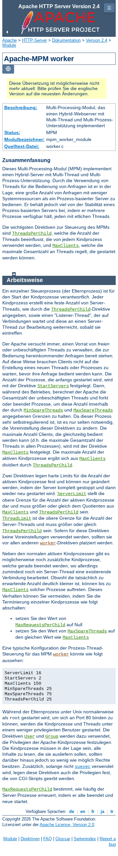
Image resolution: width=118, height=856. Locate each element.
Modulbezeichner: (24, 139)
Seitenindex (85, 838)
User (29, 736)
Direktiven (30, 838)
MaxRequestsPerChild (40, 625)
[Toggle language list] (8, 69)
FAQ (47, 838)
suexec (82, 766)
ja (102, 811)
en (83, 811)
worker (48, 543)
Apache (9, 40)
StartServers (53, 386)
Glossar (62, 838)
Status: (12, 132)
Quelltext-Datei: (21, 146)
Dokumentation (66, 40)
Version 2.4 (96, 40)
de (71, 811)
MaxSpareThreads (93, 410)
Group (51, 736)
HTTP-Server (34, 40)
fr (93, 811)
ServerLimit (71, 493)
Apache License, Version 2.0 (67, 824)
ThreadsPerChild (31, 233)
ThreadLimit (16, 518)
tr (112, 811)
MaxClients (65, 245)
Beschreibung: (20, 107)
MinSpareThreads (43, 410)
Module (9, 45)
